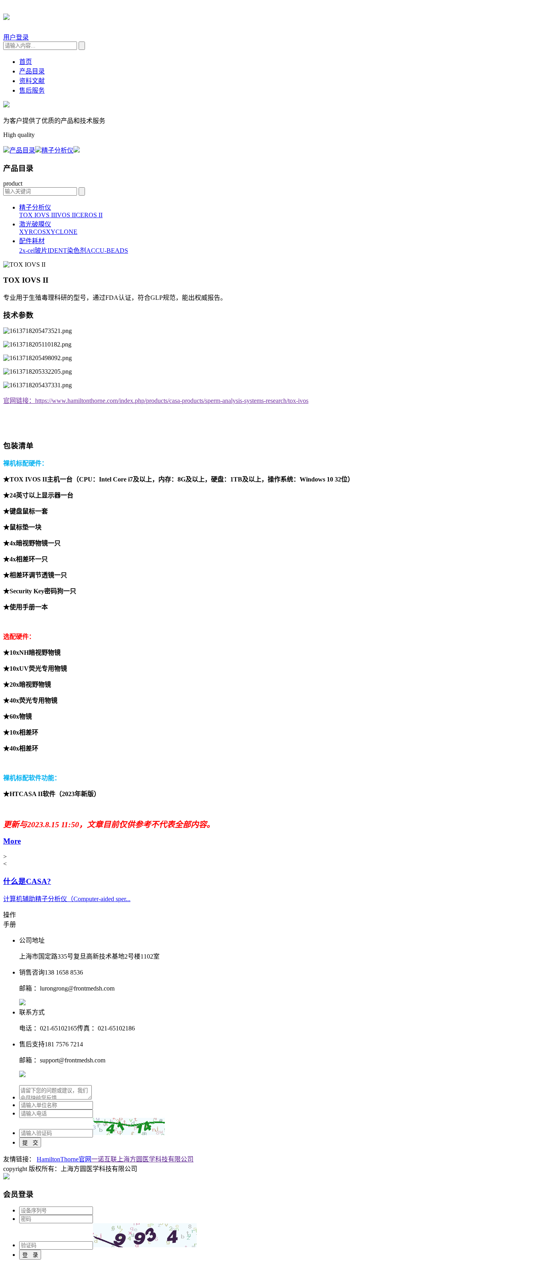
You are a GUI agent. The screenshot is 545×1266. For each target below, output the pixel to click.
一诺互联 (104, 1159)
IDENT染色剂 (66, 250)
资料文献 (32, 80)
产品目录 (32, 71)
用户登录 (16, 37)
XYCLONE (61, 231)
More (12, 841)
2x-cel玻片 (33, 250)
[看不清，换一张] (145, 1235)
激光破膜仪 (35, 224)
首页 (25, 61)
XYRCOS (32, 231)
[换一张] (129, 1126)
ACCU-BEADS (107, 250)
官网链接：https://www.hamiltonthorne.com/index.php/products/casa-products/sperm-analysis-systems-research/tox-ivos (155, 400)
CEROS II (89, 215)
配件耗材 (32, 241)
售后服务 (32, 90)
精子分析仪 (57, 150)
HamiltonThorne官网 (64, 1159)
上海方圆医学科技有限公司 (155, 1159)
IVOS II (65, 215)
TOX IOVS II (37, 215)
